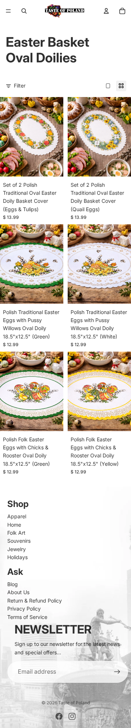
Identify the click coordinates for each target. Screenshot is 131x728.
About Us (18, 592)
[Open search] (24, 11)
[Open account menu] (106, 11)
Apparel (16, 516)
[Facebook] (59, 716)
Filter (19, 85)
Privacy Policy (24, 608)
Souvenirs (19, 541)
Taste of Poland (74, 702)
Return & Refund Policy (34, 600)
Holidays (17, 557)
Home (14, 525)
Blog (12, 584)
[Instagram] (72, 716)
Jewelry (16, 549)
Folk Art (16, 533)
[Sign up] (117, 671)
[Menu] (8, 11)
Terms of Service (27, 617)
